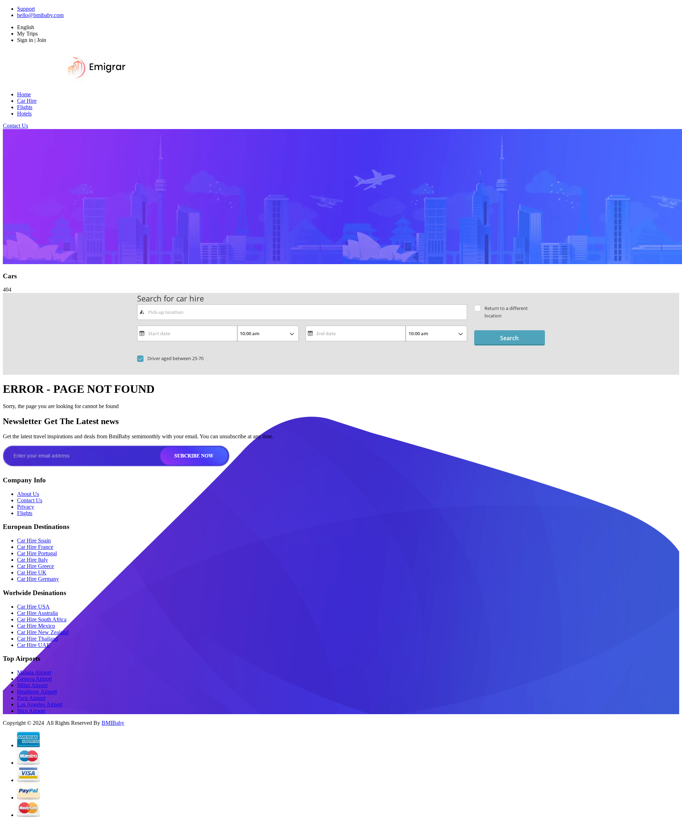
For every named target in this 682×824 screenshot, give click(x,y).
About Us (28, 494)
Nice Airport (31, 711)
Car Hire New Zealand (43, 632)
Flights (24, 107)
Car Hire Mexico (36, 626)
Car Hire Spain (34, 540)
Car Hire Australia (37, 613)
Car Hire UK (32, 572)
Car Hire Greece (35, 566)
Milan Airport (32, 685)
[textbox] (302, 312)
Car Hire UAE (33, 645)
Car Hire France (35, 547)
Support (26, 9)
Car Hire (27, 101)
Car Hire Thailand (37, 639)
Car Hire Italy (32, 560)
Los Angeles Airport (40, 704)
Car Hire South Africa (41, 619)
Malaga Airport (34, 672)
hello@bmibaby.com (40, 15)
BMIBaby (113, 723)
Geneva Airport (34, 679)
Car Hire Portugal (37, 553)
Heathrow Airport (37, 692)
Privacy (25, 507)
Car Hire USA (33, 607)
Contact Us (15, 126)
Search (509, 338)
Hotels (24, 114)
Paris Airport (31, 698)
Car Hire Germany (38, 579)
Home (24, 94)
